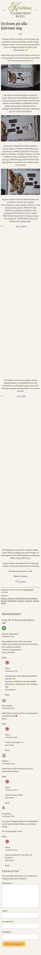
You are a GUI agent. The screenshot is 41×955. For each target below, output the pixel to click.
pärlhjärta (11, 218)
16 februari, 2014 (11, 671)
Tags (28, 558)
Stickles (21, 601)
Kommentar (7, 883)
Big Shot (4, 598)
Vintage (36, 601)
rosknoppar (10, 205)
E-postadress (8, 921)
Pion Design (25, 58)
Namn (5, 911)
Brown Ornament (9, 100)
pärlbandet (24, 151)
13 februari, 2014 (8, 816)
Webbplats (6, 932)
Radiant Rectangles (13, 106)
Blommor (11, 598)
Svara (4, 657)
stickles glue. (25, 221)
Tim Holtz (28, 601)
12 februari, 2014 (8, 763)
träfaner (18, 210)
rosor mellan (21, 205)
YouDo (3, 603)
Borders (5, 159)
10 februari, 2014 (8, 636)
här (16, 162)
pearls (36, 151)
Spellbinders (12, 601)
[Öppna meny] (4, 10)
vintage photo (8, 148)
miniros (31, 205)
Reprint (4, 601)
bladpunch (8, 213)
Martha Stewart (21, 598)
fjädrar (29, 216)
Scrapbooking (28, 590)
